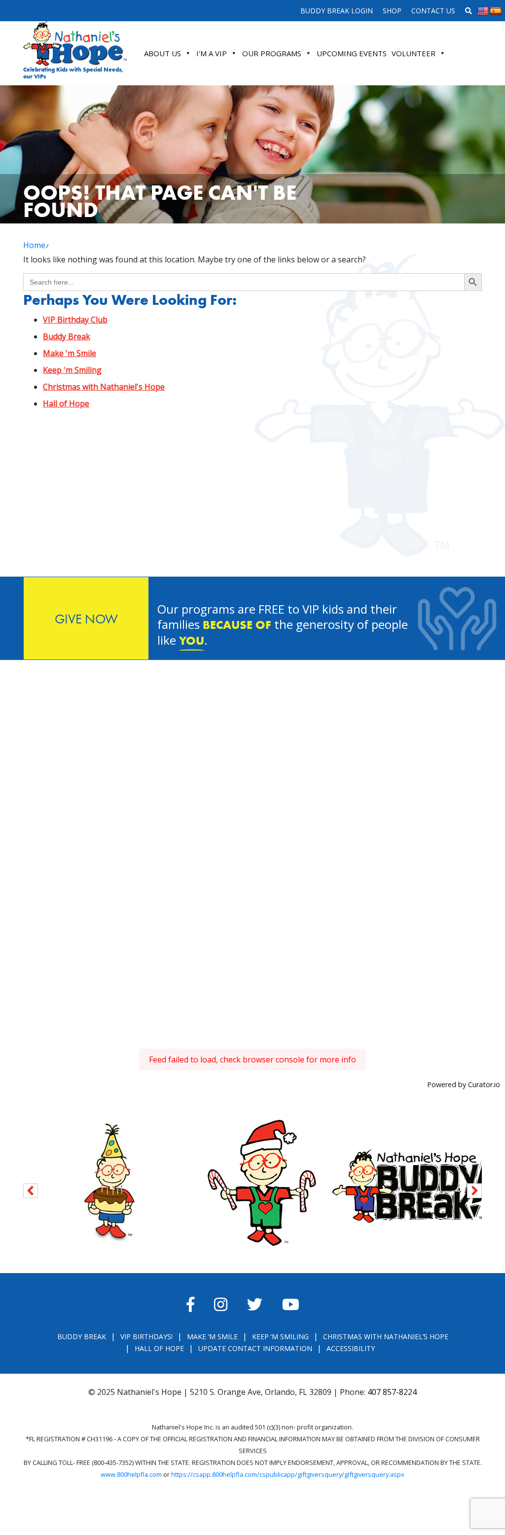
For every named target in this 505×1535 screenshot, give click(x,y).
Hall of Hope (66, 403)
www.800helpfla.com (131, 1474)
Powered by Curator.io (463, 1084)
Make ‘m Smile (212, 1336)
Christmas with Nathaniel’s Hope (385, 1336)
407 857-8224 (392, 1392)
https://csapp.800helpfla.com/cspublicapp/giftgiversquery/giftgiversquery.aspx (287, 1474)
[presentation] (30, 1189)
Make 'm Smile (69, 353)
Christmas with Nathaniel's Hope (104, 386)
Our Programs (271, 53)
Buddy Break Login (336, 10)
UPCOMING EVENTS (352, 53)
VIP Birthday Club (75, 319)
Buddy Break (66, 336)
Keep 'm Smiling (72, 370)
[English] (483, 11)
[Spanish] (496, 11)
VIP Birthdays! (146, 1336)
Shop (392, 10)
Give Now (86, 618)
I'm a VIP (211, 53)
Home (34, 245)
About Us (162, 53)
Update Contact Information (255, 1348)
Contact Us (433, 10)
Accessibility (350, 1348)
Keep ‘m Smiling (280, 1336)
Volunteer (413, 53)
